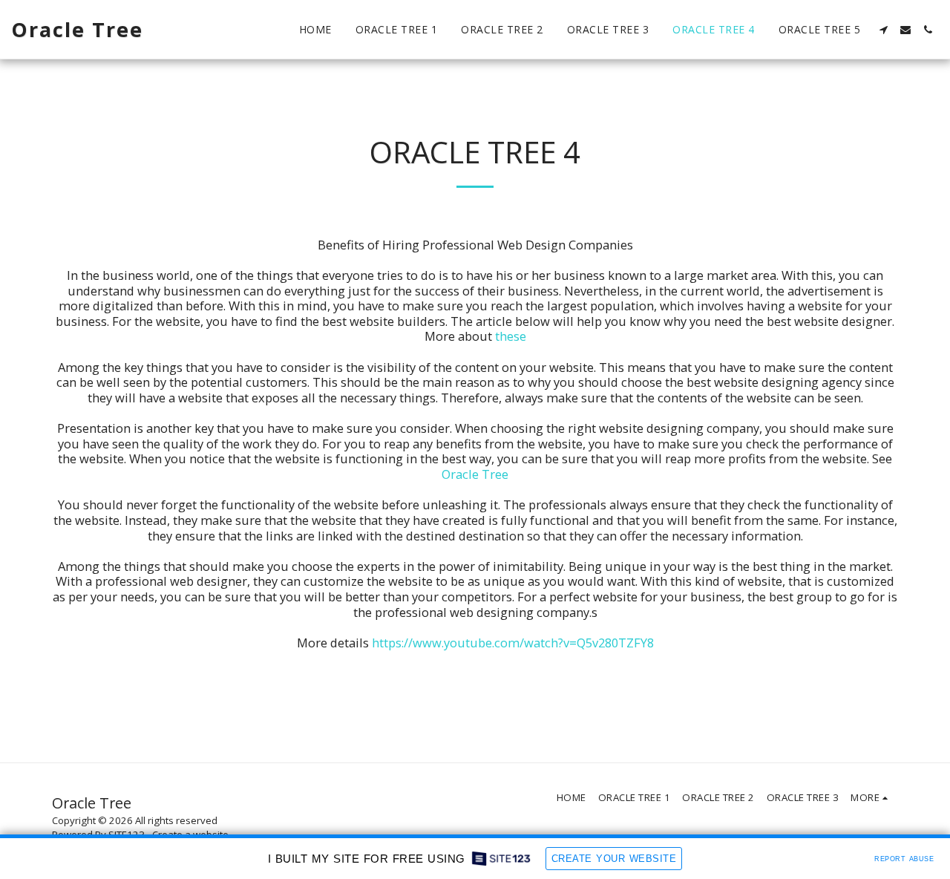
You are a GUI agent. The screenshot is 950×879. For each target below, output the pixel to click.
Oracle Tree (475, 474)
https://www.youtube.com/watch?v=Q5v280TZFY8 (513, 642)
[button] (883, 29)
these (510, 335)
